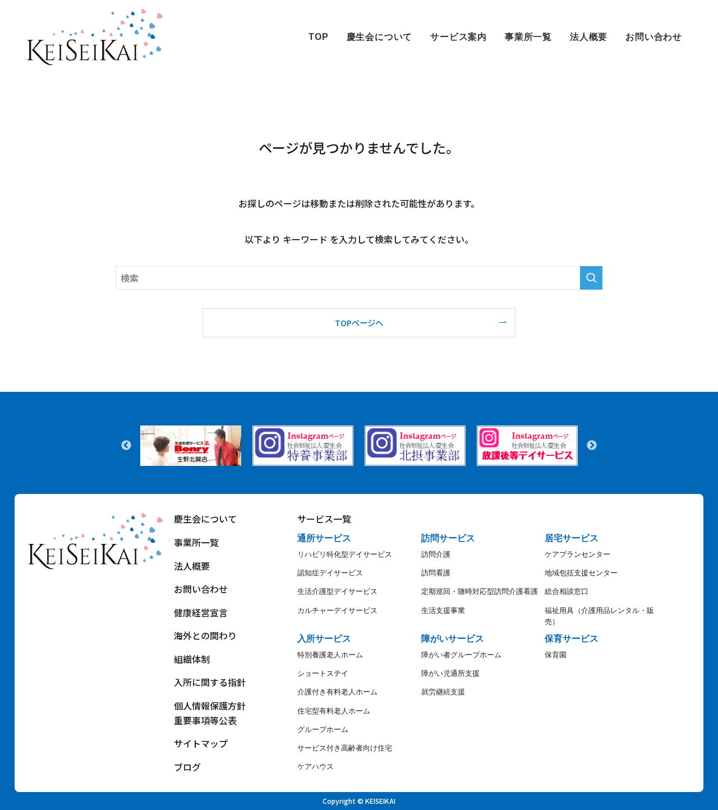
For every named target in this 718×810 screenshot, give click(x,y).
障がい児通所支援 (450, 673)
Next (591, 445)
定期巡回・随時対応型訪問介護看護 (479, 591)
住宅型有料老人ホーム (333, 711)
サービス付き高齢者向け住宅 (344, 748)
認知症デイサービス (330, 573)
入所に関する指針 (210, 682)
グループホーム (322, 729)
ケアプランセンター (577, 554)
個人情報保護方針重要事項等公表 (210, 713)
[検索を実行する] (591, 278)
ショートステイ (322, 673)
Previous (126, 445)
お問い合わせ (201, 589)
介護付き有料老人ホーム (337, 692)
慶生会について (205, 518)
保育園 (556, 655)
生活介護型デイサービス (337, 591)
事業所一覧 (196, 542)
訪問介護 (435, 554)
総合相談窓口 (566, 591)
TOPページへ (359, 322)
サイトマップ (201, 743)
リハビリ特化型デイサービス (344, 554)
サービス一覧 (324, 518)
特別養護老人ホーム (330, 655)
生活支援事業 (443, 610)
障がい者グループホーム (461, 655)
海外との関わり (205, 635)
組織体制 (192, 659)
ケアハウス (315, 766)
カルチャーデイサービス (337, 610)
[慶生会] (95, 37)
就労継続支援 (443, 692)
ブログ (187, 767)
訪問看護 (435, 573)
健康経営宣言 (201, 612)
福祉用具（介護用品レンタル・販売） (599, 616)
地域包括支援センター (581, 573)
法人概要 (192, 566)
